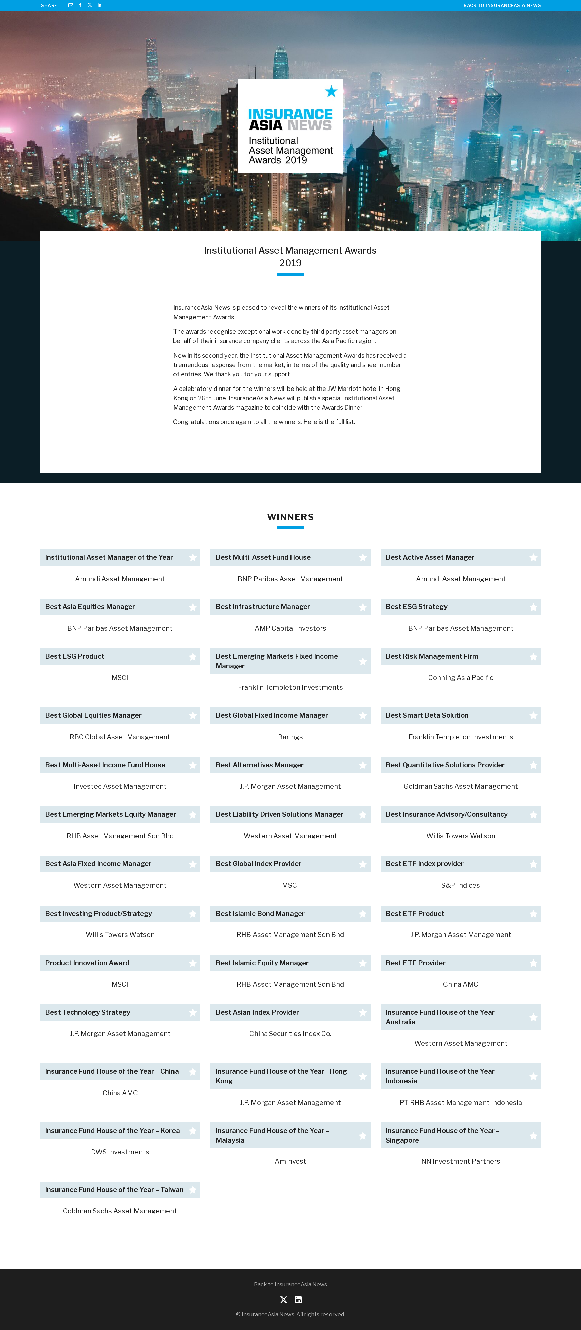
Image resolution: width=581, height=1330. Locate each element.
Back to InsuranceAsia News (502, 5)
